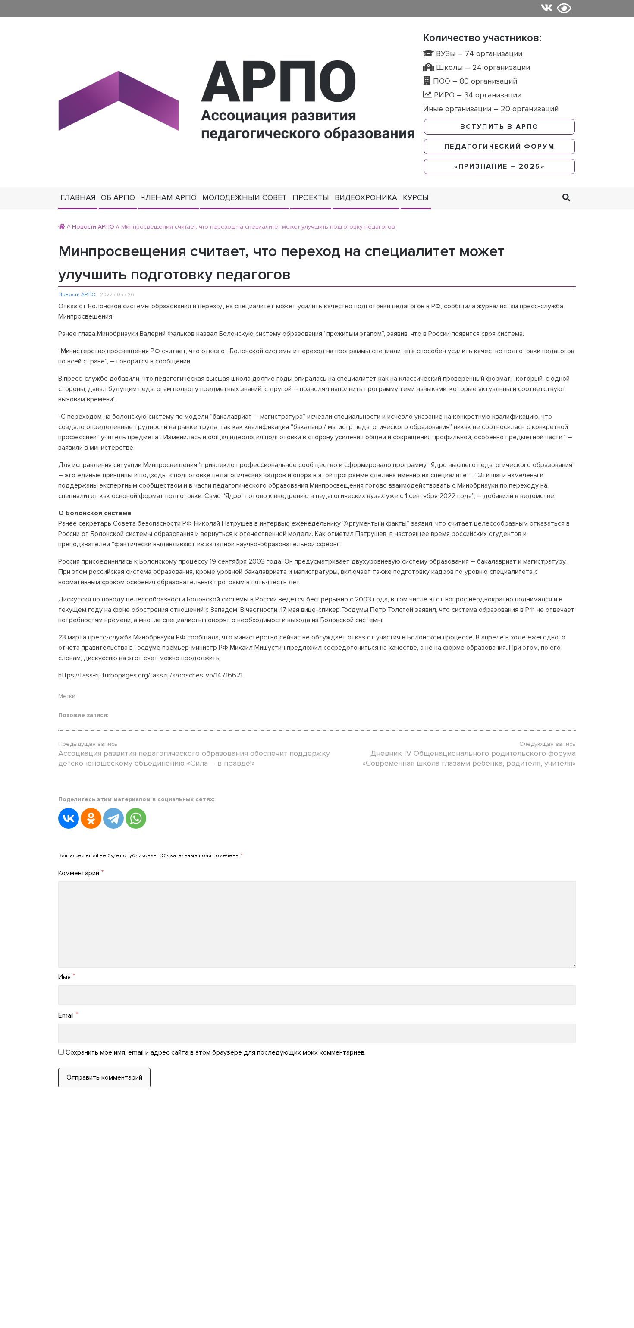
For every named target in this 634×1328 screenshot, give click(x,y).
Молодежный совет (244, 197)
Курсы (416, 197)
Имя (66, 977)
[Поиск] (566, 197)
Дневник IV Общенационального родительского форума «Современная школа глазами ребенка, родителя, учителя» (469, 758)
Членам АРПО (169, 197)
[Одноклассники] (91, 818)
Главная (77, 197)
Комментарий (81, 873)
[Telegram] (113, 818)
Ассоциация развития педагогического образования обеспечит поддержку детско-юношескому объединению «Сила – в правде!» (194, 758)
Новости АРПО (93, 226)
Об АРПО (118, 197)
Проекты (310, 197)
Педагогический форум (499, 146)
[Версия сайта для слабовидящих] (564, 9)
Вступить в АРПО (499, 126)
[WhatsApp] (136, 818)
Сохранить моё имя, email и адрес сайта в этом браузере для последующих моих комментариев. (216, 1052)
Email (68, 1015)
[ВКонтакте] (68, 818)
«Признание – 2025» (499, 166)
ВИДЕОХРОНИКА (366, 197)
